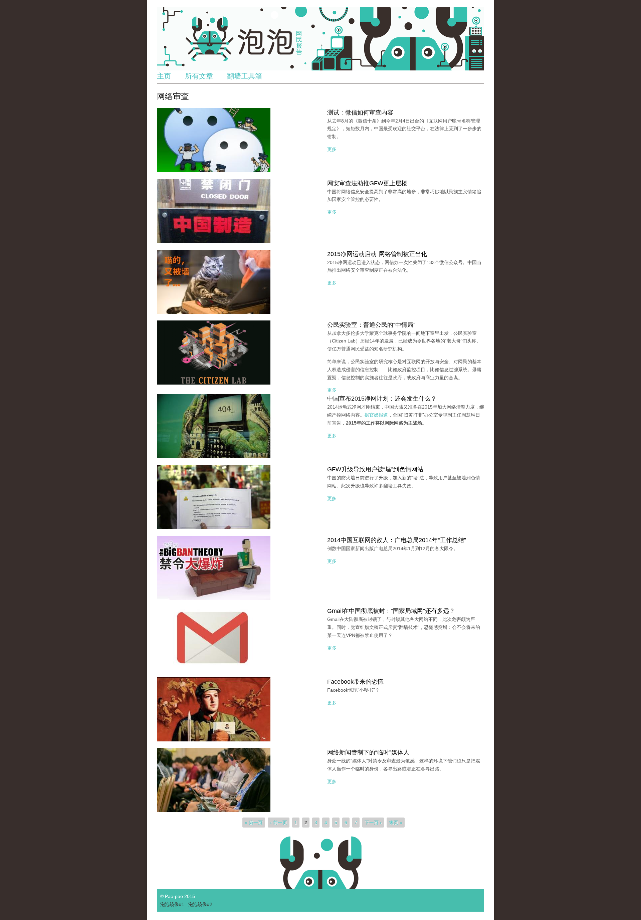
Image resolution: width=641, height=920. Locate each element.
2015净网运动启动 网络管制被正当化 (377, 254)
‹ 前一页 (278, 822)
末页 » (395, 822)
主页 (164, 76)
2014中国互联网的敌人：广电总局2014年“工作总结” (396, 540)
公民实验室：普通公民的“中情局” (371, 324)
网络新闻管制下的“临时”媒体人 (368, 752)
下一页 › (373, 822)
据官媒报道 (376, 415)
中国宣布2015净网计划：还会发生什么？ (382, 398)
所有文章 (199, 76)
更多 (332, 149)
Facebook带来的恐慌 (355, 681)
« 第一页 (254, 822)
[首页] (320, 38)
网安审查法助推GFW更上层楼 (367, 183)
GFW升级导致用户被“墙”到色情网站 (375, 469)
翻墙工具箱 (244, 76)
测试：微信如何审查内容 (360, 112)
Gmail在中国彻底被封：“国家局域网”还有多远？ (391, 611)
